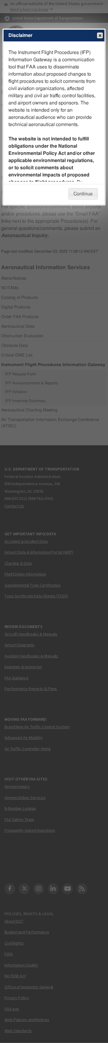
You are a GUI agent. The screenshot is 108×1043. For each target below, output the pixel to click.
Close (100, 35)
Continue (83, 193)
